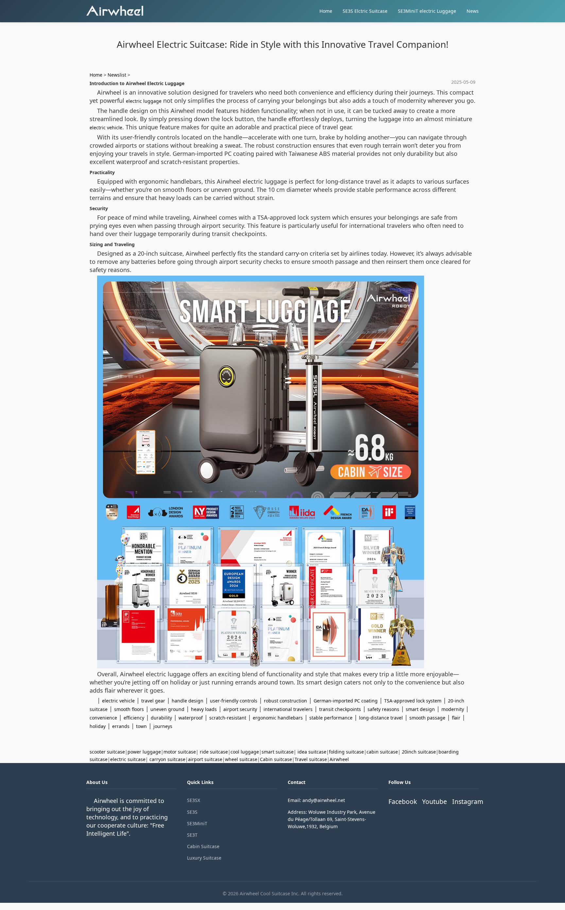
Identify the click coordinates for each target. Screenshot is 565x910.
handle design (187, 701)
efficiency (134, 718)
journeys (162, 726)
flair (456, 718)
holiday (98, 726)
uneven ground (167, 709)
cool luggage (245, 752)
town (141, 726)
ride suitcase (214, 752)
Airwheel (339, 759)
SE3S (192, 812)
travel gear (153, 701)
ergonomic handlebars (278, 718)
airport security (240, 709)
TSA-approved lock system (412, 701)
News (473, 11)
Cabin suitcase (276, 759)
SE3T (192, 835)
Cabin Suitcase (203, 846)
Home (325, 11)
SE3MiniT (197, 823)
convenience (103, 718)
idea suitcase (312, 752)
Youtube (434, 801)
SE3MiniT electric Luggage (427, 11)
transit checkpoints (340, 709)
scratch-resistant (227, 718)
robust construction (285, 701)
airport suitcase (205, 759)
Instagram (467, 801)
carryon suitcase (167, 759)
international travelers (288, 709)
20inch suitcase (419, 752)
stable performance (330, 718)
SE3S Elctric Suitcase (365, 11)
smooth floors (129, 709)
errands (120, 726)
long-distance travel (381, 718)
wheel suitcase (241, 759)
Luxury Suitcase (204, 858)
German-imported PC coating (346, 701)
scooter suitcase (107, 752)
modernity (452, 709)
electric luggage (144, 101)
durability (161, 718)
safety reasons (383, 709)
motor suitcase (179, 752)
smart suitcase (278, 752)
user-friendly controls (233, 701)
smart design (420, 709)
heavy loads (204, 709)
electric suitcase (128, 759)
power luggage (144, 752)
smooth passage (427, 718)
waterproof (191, 718)
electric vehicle (106, 127)
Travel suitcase (311, 759)
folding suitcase (346, 752)
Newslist (117, 75)
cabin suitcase (382, 752)
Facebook (402, 801)
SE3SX (193, 800)
